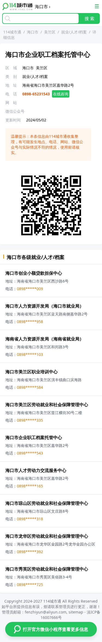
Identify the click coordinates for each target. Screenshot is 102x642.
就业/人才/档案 (74, 32)
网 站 (11, 102)
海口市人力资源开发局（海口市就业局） (44, 306)
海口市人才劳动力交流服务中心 (35, 470)
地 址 (11, 85)
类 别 (11, 76)
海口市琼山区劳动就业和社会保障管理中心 (46, 503)
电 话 (11, 93)
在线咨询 (60, 93)
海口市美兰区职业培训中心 (31, 372)
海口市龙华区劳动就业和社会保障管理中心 (46, 536)
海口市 (32, 32)
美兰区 (49, 32)
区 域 (11, 67)
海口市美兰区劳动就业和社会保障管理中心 (46, 405)
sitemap (76, 612)
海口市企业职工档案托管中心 (33, 437)
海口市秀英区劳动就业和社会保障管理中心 (46, 569)
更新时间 (13, 120)
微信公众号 (14, 111)
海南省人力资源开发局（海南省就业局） (44, 339)
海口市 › (42, 7)
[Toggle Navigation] (97, 6)
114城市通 (12, 32)
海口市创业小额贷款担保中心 (33, 273)
